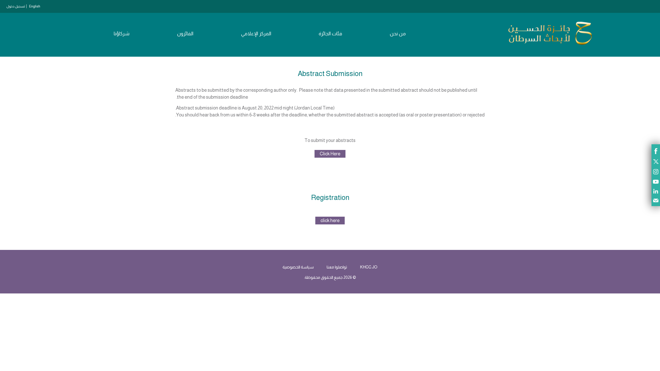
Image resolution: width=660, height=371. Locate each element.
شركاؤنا (121, 33)
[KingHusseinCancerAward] (550, 45)
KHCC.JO (368, 267)
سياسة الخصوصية (298, 267)
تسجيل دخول (15, 6)
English (34, 6)
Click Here (330, 153)
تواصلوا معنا (337, 267)
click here (330, 220)
